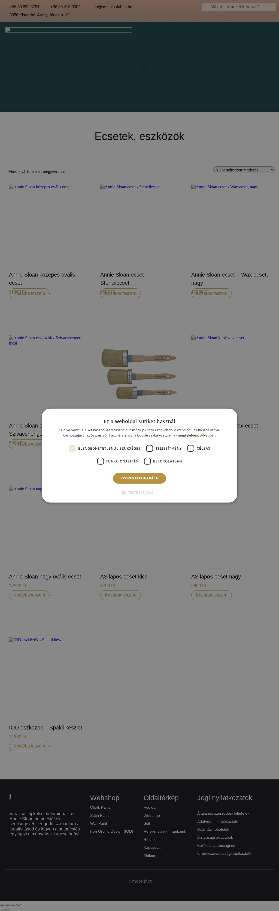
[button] (139, 492)
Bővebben (208, 435)
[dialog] (139, 455)
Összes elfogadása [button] (139, 478)
